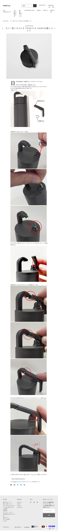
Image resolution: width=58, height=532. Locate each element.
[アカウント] (49, 7)
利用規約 (5, 510)
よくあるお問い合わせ (8, 507)
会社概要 (5, 509)
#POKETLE (23, 481)
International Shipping (9, 505)
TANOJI (19, 505)
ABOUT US (52, 11)
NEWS (39, 10)
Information (5, 21)
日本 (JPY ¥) (42, 5)
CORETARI (19, 507)
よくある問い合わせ (15, 13)
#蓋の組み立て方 (36, 481)
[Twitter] (21, 484)
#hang (19, 481)
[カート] (53, 7)
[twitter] (37, 502)
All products (7, 11)
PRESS (45, 10)
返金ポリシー (6, 517)
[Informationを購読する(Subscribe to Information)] (24, 484)
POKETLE (19, 502)
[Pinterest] (14, 484)
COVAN (18, 504)
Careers (5, 521)
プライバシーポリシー (8, 512)
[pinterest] (34, 502)
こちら (34, 474)
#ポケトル (29, 481)
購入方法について (7, 502)
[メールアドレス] (49, 510)
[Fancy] (17, 484)
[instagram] (30, 502)
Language (26, 527)
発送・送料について (20, 13)
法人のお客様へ (6, 519)
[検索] (27, 5)
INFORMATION (29, 10)
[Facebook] (11, 484)
